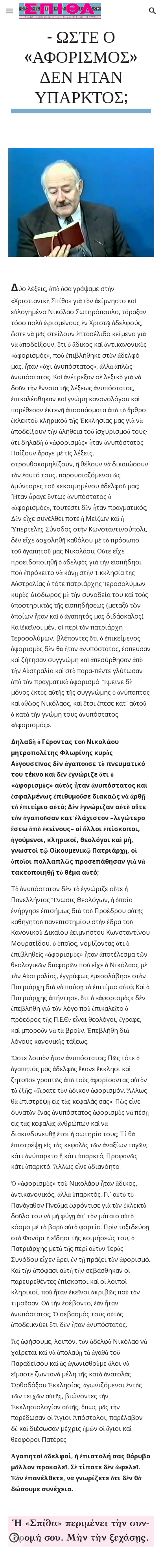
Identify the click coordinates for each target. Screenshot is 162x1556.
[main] (81, 69)
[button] (9, 11)
